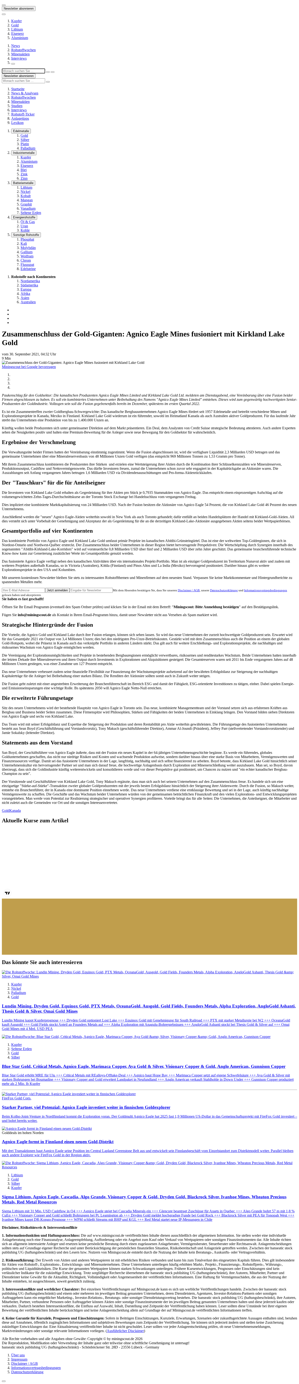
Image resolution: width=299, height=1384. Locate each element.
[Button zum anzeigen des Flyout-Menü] (4, 5)
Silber (25, 140)
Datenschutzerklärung (224, 590)
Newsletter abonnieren (19, 8)
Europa (26, 289)
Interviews (19, 58)
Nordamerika (30, 281)
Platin (25, 144)
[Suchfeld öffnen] (13, 64)
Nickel (25, 192)
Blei (24, 170)
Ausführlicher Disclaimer (125, 1331)
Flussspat (27, 265)
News (15, 46)
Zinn (24, 178)
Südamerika (29, 285)
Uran (24, 226)
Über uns (18, 1355)
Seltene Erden (31, 213)
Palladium (28, 148)
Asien (25, 298)
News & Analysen (24, 93)
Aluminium (19, 38)
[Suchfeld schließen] (48, 72)
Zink (24, 174)
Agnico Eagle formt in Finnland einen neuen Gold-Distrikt (58, 1141)
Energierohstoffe (24, 217)
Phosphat (27, 239)
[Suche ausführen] (52, 72)
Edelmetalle (21, 131)
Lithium (17, 29)
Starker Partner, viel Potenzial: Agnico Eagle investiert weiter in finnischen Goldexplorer (86, 1107)
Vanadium (28, 208)
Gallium (26, 252)
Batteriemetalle (23, 183)
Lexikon (17, 123)
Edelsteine (28, 269)
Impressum (19, 1359)
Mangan (27, 200)
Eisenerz (17, 34)
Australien (28, 302)
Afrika (25, 294)
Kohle (25, 230)
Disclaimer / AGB (189, 590)
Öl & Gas (28, 222)
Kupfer (16, 21)
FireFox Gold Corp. (16, 1098)
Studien (16, 106)
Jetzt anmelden (57, 590)
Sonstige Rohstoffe (26, 235)
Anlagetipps (20, 118)
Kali (24, 244)
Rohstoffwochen (23, 50)
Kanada (15, 811)
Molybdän (28, 248)
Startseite (18, 89)
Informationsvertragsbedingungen (265, 590)
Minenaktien (20, 54)
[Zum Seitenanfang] (4, 1381)
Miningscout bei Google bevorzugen (29, 367)
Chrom (26, 260)
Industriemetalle (24, 153)
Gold (15, 25)
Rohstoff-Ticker (23, 114)
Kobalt (26, 196)
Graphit (26, 204)
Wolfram (27, 256)
